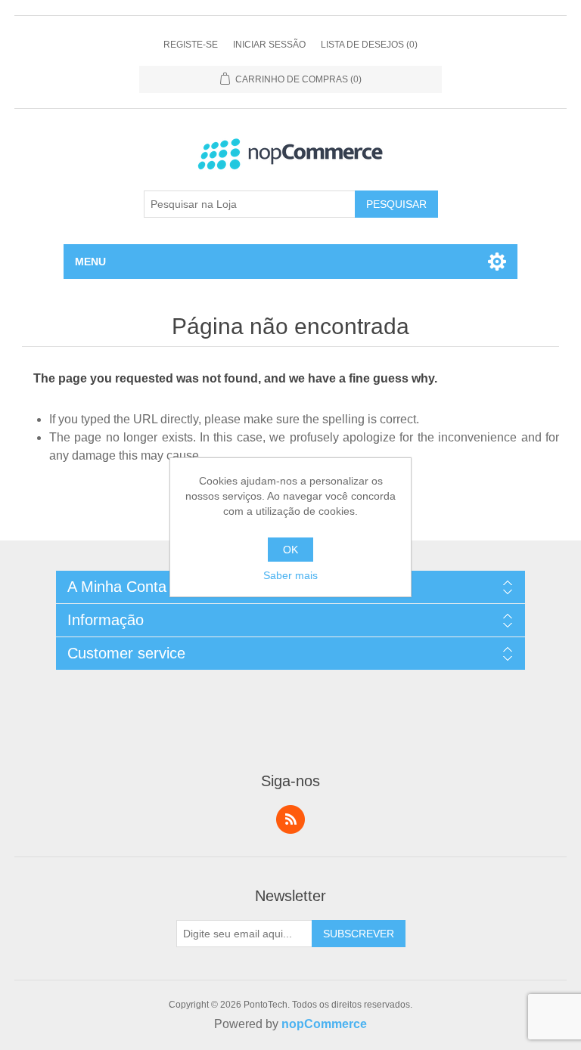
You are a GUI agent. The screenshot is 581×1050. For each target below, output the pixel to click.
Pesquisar (396, 204)
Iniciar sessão (269, 44)
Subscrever (358, 934)
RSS (290, 819)
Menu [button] (90, 262)
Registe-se (190, 44)
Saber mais (290, 575)
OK (290, 550)
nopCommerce (324, 1023)
